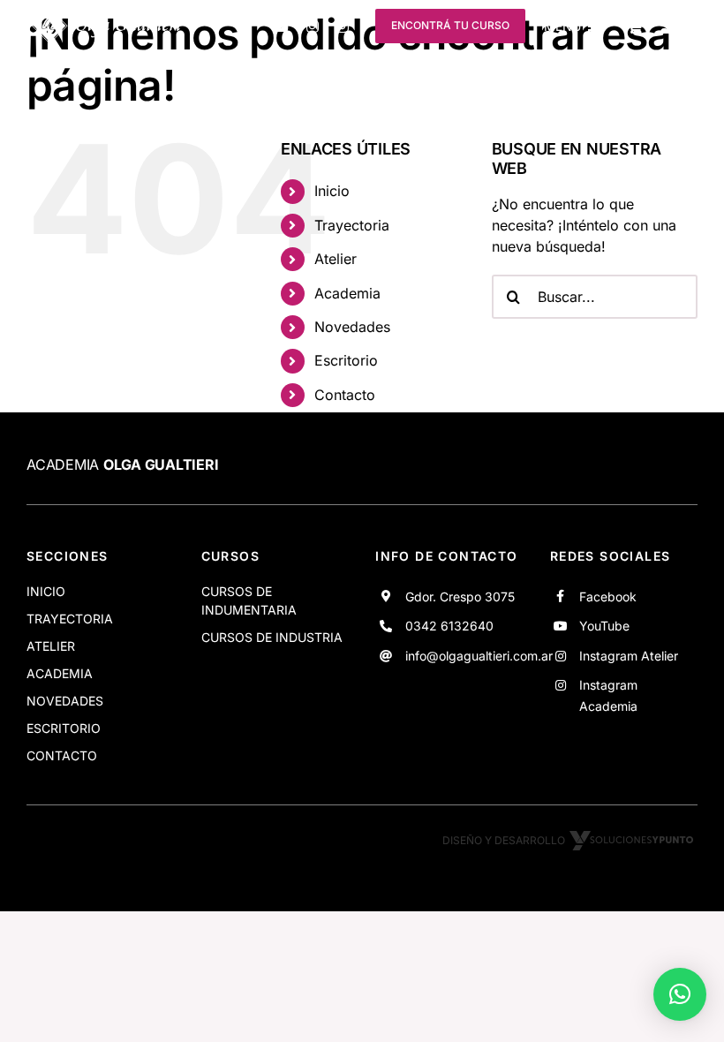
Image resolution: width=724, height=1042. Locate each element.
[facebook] (248, 26)
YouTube (604, 625)
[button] (679, 994)
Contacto (344, 395)
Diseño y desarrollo (503, 840)
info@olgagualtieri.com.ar (479, 655)
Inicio (332, 191)
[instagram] (312, 26)
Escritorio (346, 360)
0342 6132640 (449, 625)
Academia (347, 293)
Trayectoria (351, 225)
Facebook (608, 596)
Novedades (352, 327)
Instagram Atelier (628, 655)
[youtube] (281, 26)
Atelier (335, 259)
